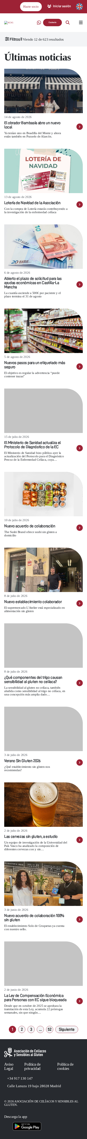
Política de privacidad (32, 1066)
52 (50, 1029)
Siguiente (67, 1029)
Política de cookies (65, 1066)
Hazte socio (31, 6)
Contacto (52, 22)
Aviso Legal (8, 1066)
